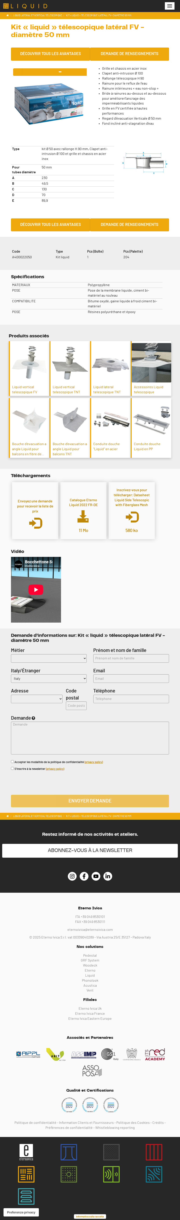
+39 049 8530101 (93, 917)
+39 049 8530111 (93, 922)
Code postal (72, 694)
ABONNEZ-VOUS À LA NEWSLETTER (90, 850)
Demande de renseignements (129, 54)
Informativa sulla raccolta (90, 1216)
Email (99, 670)
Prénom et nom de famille (119, 650)
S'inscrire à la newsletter (39, 769)
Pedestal (90, 955)
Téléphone (102, 691)
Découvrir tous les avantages (50, 54)
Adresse (20, 691)
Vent (90, 990)
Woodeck (90, 965)
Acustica (90, 985)
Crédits (158, 1122)
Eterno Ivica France (90, 1013)
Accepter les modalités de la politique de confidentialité (58, 762)
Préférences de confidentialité (69, 1128)
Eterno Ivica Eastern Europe (90, 1018)
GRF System (90, 960)
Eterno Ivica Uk (90, 1008)
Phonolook (90, 980)
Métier (18, 650)
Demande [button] (21, 718)
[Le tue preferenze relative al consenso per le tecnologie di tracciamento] (21, 1212)
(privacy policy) (94, 762)
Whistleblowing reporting (115, 1128)
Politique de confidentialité (35, 1122)
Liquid (90, 975)
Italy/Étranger (25, 670)
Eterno (90, 970)
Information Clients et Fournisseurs (86, 1122)
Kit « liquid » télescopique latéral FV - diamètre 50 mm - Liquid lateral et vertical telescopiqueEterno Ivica (25, 6)
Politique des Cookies (133, 1122)
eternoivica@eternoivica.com (90, 929)
